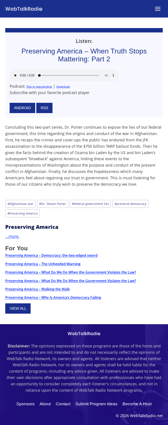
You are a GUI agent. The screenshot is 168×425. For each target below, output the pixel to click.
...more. (12, 236)
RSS (44, 108)
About (45, 404)
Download (63, 87)
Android (22, 108)
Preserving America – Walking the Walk (37, 289)
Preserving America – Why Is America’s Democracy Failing (53, 297)
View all (18, 308)
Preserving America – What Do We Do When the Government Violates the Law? (70, 272)
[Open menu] (157, 8)
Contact (63, 404)
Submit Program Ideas (96, 404)
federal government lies (90, 204)
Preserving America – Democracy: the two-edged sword (51, 255)
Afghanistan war (20, 204)
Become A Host (137, 404)
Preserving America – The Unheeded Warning (42, 263)
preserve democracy (130, 204)
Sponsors (25, 404)
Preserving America (22, 213)
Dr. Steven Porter (52, 204)
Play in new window (39, 87)
